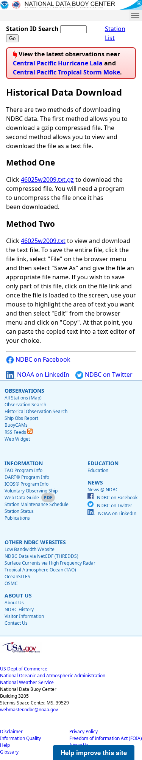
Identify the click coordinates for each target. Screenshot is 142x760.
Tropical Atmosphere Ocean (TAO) (40, 570)
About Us (14, 602)
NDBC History (19, 609)
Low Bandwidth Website (30, 549)
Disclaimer (11, 731)
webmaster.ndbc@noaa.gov (29, 709)
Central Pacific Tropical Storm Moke (66, 72)
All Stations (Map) (23, 398)
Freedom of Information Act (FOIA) (105, 738)
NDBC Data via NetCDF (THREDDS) (41, 556)
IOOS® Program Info (26, 484)
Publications (17, 518)
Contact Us (16, 623)
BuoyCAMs (16, 425)
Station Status (19, 511)
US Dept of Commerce (23, 669)
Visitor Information (24, 616)
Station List (115, 33)
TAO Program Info (23, 470)
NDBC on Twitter (108, 374)
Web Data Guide (22, 497)
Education (97, 470)
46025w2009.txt (43, 241)
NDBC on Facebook (42, 359)
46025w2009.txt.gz (47, 179)
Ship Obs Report (21, 418)
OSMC (11, 583)
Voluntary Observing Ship (31, 491)
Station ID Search (32, 29)
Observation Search (25, 404)
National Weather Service (27, 682)
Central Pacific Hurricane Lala (58, 63)
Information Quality (20, 738)
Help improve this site (94, 752)
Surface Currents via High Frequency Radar (50, 563)
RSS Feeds (16, 432)
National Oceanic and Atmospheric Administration (52, 675)
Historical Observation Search (36, 411)
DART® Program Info (27, 477)
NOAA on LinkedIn (42, 374)
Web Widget (17, 439)
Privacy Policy (83, 731)
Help (5, 745)
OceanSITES (17, 576)
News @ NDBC (103, 489)
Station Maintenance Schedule (37, 504)
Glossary (9, 752)
